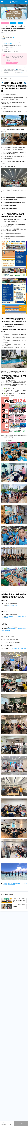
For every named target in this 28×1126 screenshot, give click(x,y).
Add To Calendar (8, 43)
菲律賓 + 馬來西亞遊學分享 (10, 51)
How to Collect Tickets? (12, 62)
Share (24, 5)
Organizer (3, 1124)
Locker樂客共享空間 (12, 605)
